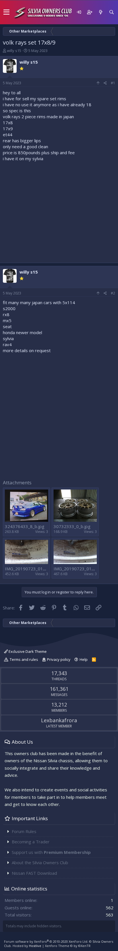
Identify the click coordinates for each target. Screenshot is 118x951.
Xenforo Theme (68, 946)
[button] (6, 12)
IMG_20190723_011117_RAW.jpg (38, 568)
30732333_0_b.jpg (72, 526)
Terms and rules (24, 659)
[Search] (111, 12)
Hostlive (35, 946)
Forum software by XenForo (46, 941)
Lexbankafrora (59, 720)
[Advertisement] (59, 211)
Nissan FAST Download (34, 873)
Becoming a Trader (31, 841)
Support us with (51, 852)
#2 (113, 293)
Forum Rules (24, 831)
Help (84, 659)
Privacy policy (58, 659)
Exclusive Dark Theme (27, 651)
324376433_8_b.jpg (24, 526)
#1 (113, 83)
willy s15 (14, 50)
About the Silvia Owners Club (40, 862)
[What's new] (100, 12)
